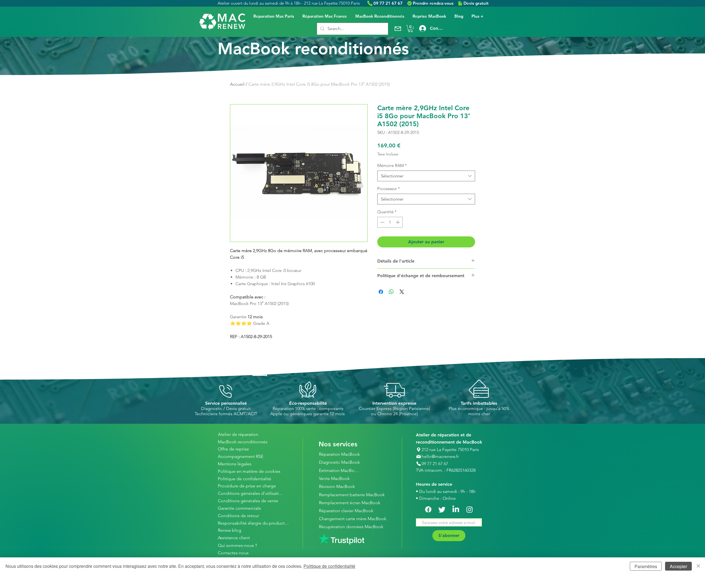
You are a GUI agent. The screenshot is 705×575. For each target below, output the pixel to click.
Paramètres (645, 566)
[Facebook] (428, 509)
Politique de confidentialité (329, 566)
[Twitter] (442, 509)
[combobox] (426, 176)
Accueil (237, 84)
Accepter (678, 566)
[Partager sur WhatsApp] (391, 291)
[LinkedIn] (456, 509)
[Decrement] (382, 222)
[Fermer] (698, 566)
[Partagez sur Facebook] (381, 291)
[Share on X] (401, 291)
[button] (410, 28)
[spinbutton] (390, 222)
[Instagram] (469, 509)
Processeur (388, 188)
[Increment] (398, 222)
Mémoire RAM (392, 165)
